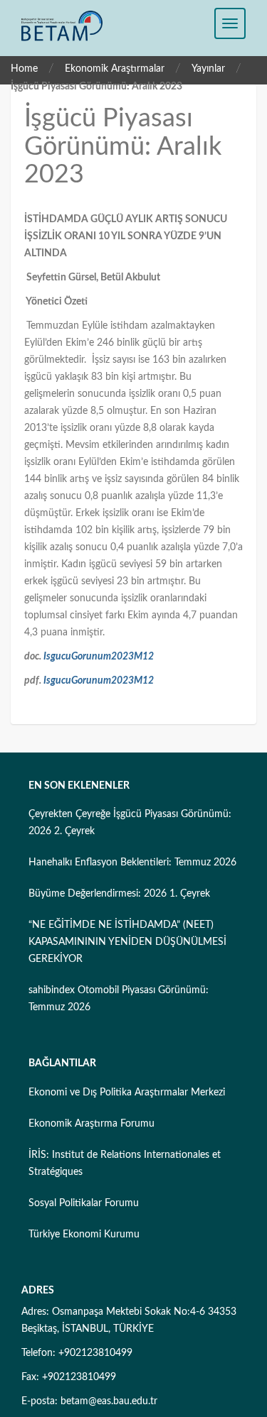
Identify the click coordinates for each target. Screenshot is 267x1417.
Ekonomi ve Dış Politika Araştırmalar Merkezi (126, 1093)
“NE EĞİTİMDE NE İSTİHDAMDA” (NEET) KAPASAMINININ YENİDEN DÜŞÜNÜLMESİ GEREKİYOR (127, 942)
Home (24, 69)
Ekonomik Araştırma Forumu (91, 1124)
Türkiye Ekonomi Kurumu (84, 1235)
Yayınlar (208, 69)
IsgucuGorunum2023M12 (98, 657)
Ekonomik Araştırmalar (114, 69)
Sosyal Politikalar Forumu (83, 1203)
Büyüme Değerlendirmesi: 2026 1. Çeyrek (119, 894)
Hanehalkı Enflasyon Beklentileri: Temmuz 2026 (132, 863)
